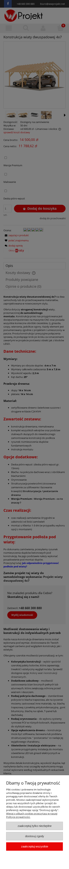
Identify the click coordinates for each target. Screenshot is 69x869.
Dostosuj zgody (34, 836)
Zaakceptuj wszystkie (34, 846)
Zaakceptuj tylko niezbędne (35, 825)
